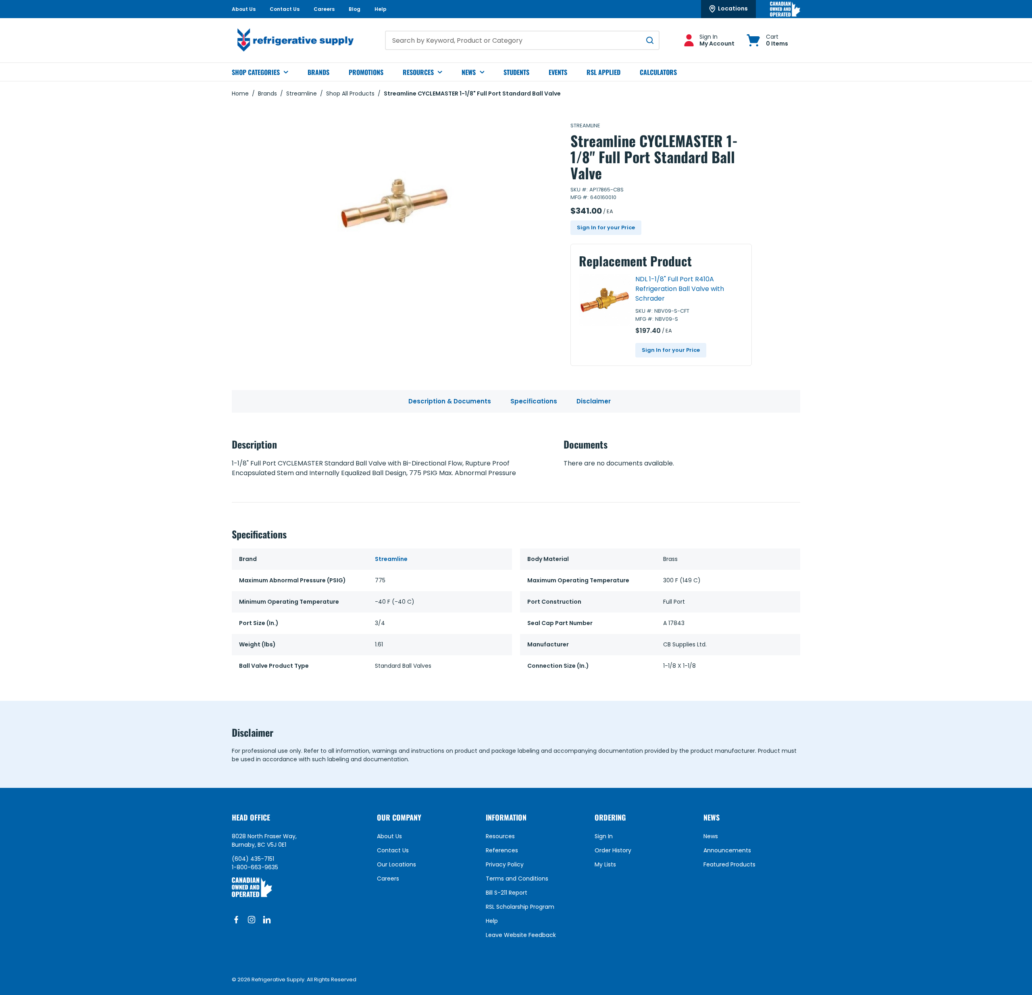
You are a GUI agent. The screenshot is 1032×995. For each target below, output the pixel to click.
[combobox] (522, 40)
